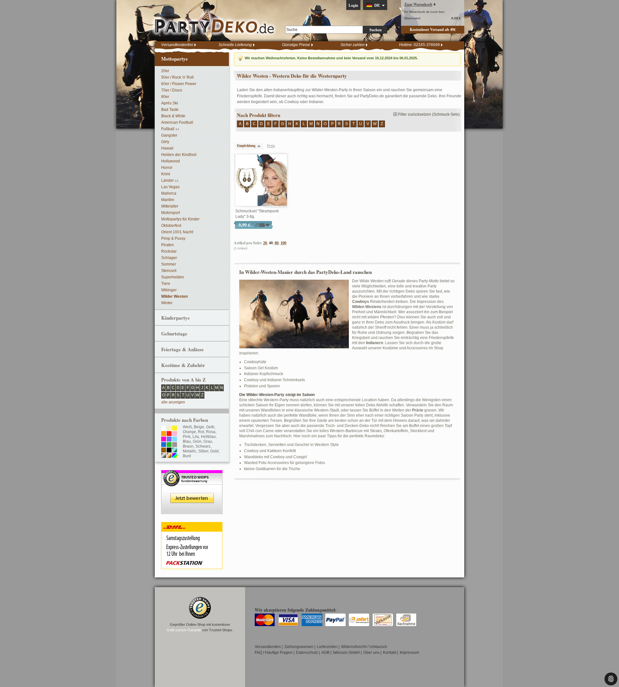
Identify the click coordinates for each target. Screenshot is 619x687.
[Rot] (169, 434)
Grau (207, 441)
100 (283, 243)
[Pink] (163, 439)
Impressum (409, 652)
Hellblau (208, 436)
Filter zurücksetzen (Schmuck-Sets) (429, 114)
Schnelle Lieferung (235, 45)
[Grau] (174, 445)
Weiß (187, 427)
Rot (201, 432)
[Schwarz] (169, 450)
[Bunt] (174, 456)
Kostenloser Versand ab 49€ (433, 29)
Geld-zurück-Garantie (184, 630)
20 (265, 243)
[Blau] (163, 445)
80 (277, 243)
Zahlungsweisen (298, 646)
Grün (197, 441)
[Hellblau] (174, 439)
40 (271, 243)
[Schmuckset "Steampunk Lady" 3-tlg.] (261, 180)
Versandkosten (268, 646)
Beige (199, 427)
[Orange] (163, 434)
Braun (188, 446)
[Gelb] (174, 428)
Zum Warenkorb (418, 4)
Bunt (187, 456)
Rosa (210, 432)
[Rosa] (174, 434)
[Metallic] (174, 450)
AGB (325, 652)
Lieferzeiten (327, 646)
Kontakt (389, 652)
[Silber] (163, 456)
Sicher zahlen (352, 45)
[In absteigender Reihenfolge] (260, 146)
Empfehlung (246, 145)
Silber (203, 451)
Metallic (189, 451)
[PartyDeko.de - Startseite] (214, 22)
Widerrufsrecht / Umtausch (364, 646)
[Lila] (169, 439)
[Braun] (163, 450)
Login (353, 5)
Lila (195, 436)
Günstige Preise (296, 45)
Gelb (210, 427)
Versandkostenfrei (177, 45)
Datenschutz (307, 652)
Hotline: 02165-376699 (419, 45)
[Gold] (169, 456)
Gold (214, 451)
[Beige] (169, 428)
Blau (187, 441)
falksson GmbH (346, 652)
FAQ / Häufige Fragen (273, 652)
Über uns (371, 652)
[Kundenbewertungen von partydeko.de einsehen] (191, 473)
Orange (189, 432)
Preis (271, 146)
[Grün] (169, 445)
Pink (187, 436)
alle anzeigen (173, 402)
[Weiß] (163, 428)
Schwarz (203, 446)
